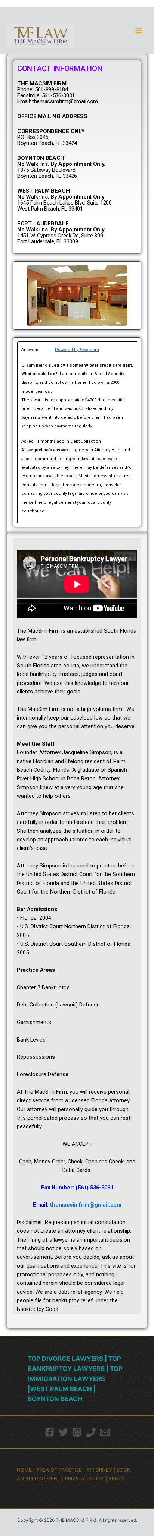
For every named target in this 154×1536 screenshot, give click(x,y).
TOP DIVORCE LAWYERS (66, 1358)
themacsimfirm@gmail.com (85, 1204)
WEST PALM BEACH (61, 1389)
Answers (38, 349)
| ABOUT (115, 1479)
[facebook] (49, 1432)
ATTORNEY (99, 1470)
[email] (105, 1432)
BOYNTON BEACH (55, 1399)
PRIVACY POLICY (84, 1479)
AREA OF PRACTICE (59, 1470)
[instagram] (77, 1432)
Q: (24, 365)
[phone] (91, 1432)
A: (23, 450)
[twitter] (63, 1432)
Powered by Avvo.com (77, 349)
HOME (24, 1470)
